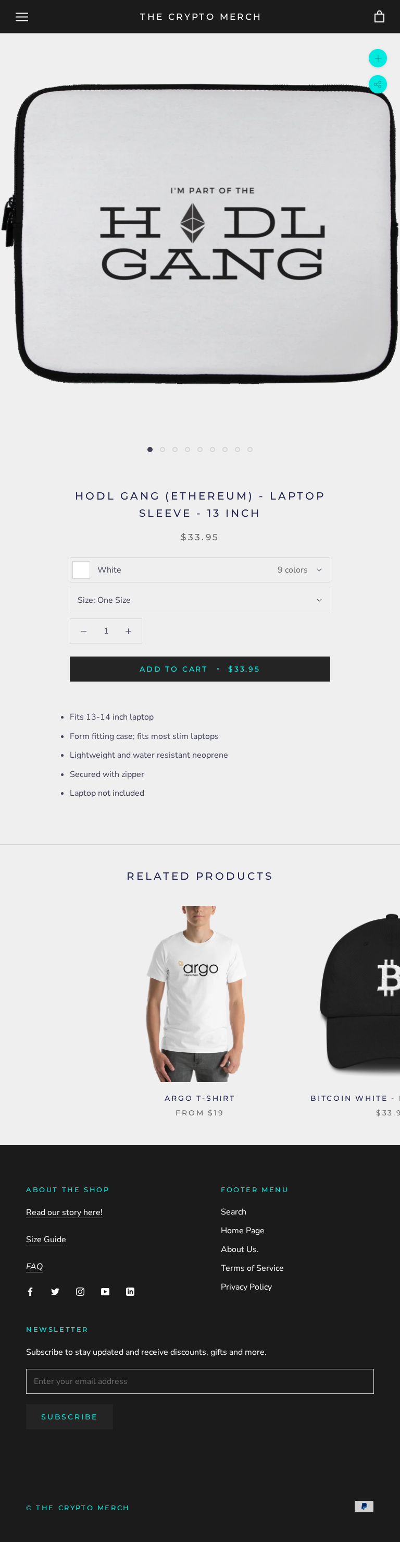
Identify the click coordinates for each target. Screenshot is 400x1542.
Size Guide (46, 1239)
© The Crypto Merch (78, 1507)
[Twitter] (55, 1290)
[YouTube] (105, 1290)
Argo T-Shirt (200, 1098)
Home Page (243, 1230)
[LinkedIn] (130, 1290)
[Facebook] (30, 1290)
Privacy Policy (246, 1287)
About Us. (240, 1249)
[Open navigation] (22, 16)
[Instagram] (80, 1290)
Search (233, 1212)
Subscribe (69, 1417)
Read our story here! (64, 1212)
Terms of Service (252, 1268)
